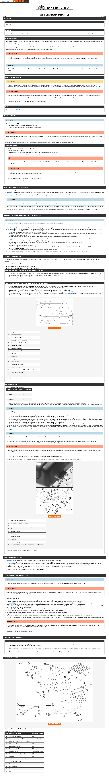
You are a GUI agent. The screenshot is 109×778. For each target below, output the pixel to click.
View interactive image (54, 327)
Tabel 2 (18, 109)
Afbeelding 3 (11, 109)
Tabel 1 (96, 273)
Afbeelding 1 (12, 228)
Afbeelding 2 (11, 560)
